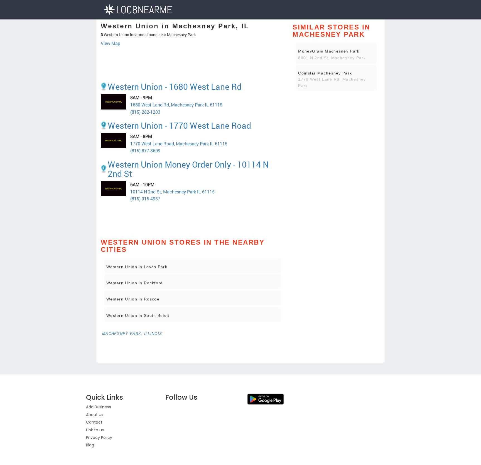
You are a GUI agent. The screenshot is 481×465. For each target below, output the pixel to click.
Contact (94, 422)
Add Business (98, 407)
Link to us (95, 430)
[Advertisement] (192, 61)
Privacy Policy (99, 437)
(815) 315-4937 (145, 199)
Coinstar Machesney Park (325, 73)
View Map (110, 43)
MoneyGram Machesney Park (328, 51)
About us (94, 414)
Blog (90, 445)
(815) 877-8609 (145, 150)
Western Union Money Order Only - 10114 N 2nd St (188, 169)
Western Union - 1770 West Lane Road (179, 125)
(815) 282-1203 (145, 112)
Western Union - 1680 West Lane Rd (175, 86)
